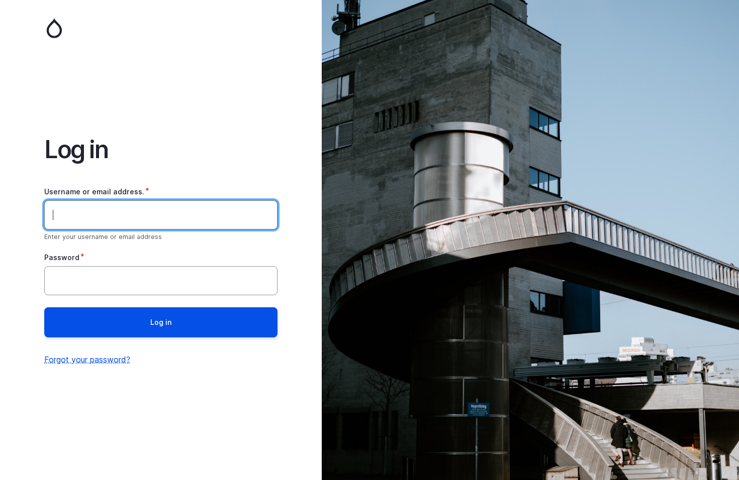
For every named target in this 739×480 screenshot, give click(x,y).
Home (161, 28)
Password (61, 257)
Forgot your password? (87, 359)
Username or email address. (94, 191)
